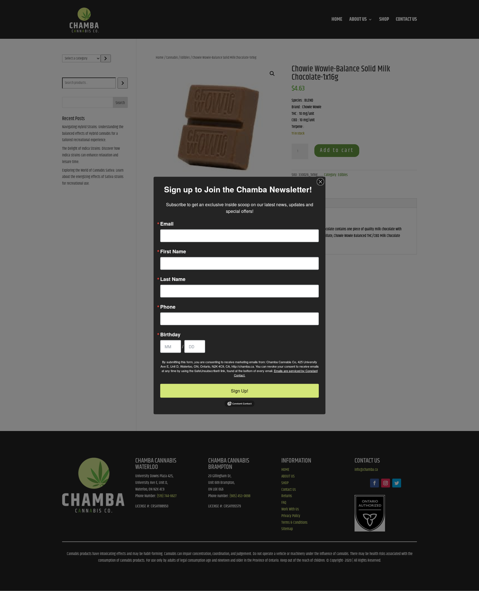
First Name (173, 251)
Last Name (172, 278)
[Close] (320, 181)
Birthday (170, 334)
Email (167, 223)
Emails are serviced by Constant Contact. (276, 372)
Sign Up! (239, 390)
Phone (167, 306)
